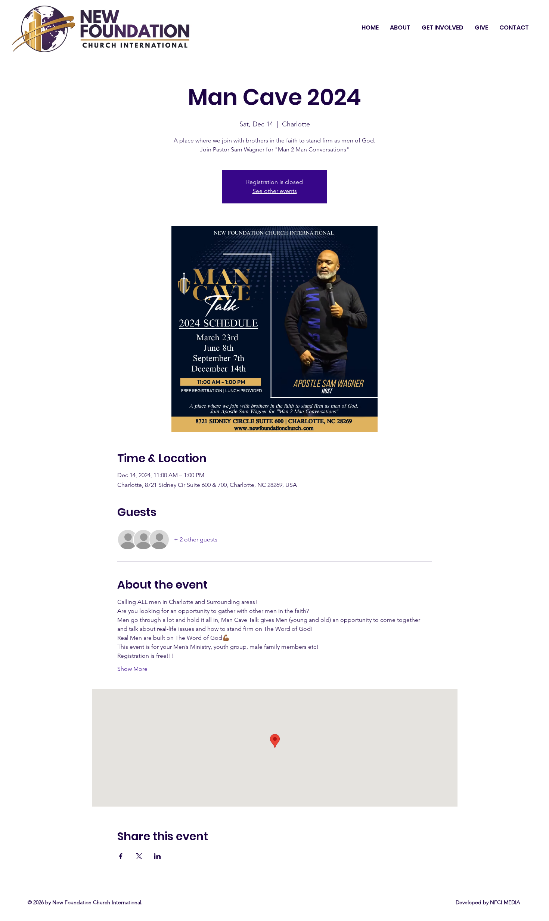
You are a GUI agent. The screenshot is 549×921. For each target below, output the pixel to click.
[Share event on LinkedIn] (157, 856)
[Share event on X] (139, 856)
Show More (132, 668)
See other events (274, 190)
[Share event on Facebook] (120, 856)
